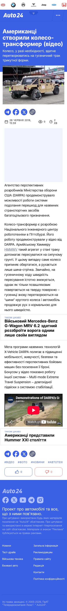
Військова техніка (12, 559)
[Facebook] (5, 500)
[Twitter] (14, 500)
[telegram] (7, 112)
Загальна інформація (46, 545)
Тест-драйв (9, 552)
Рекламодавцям (43, 552)
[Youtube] (23, 500)
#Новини (38, 462)
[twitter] (24, 112)
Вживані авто (10, 565)
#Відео (9, 462)
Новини (6, 545)
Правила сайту (42, 559)
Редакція (39, 565)
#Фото (23, 462)
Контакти (39, 572)
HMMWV (10, 250)
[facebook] (16, 112)
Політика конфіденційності (49, 578)
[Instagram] (40, 500)
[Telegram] (31, 500)
